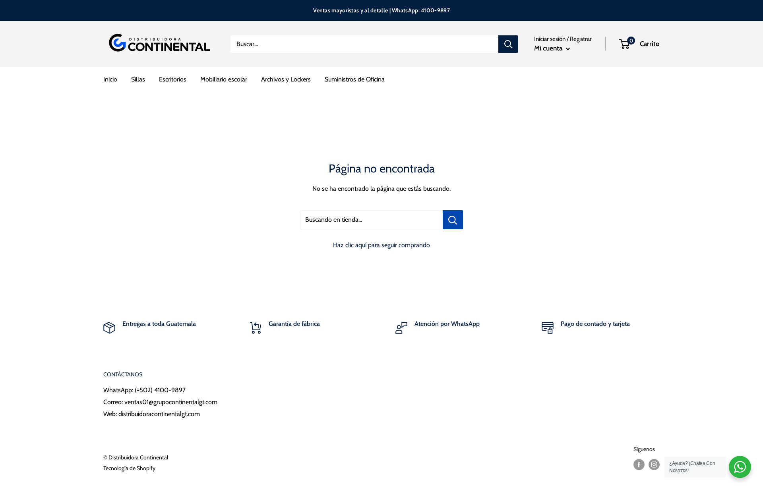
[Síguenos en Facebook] (639, 464)
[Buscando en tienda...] (453, 219)
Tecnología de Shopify (129, 468)
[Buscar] (508, 44)
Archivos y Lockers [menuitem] (286, 79)
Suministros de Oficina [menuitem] (355, 79)
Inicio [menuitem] (110, 79)
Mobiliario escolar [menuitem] (223, 79)
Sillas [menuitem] (138, 79)
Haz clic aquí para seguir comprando (381, 245)
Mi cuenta (549, 48)
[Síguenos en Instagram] (654, 464)
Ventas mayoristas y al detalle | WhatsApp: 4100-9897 (381, 10)
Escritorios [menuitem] (172, 79)
